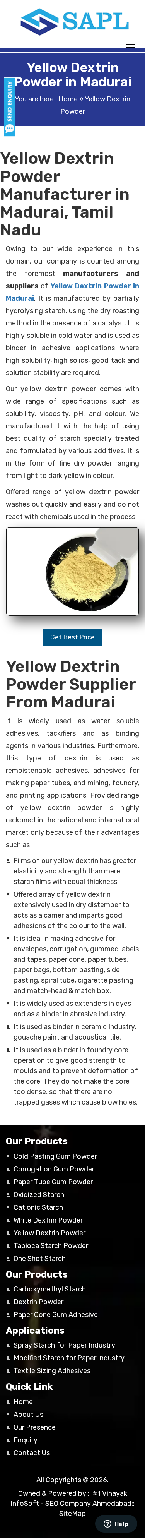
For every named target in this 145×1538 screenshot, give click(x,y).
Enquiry (26, 1440)
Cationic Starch (38, 1207)
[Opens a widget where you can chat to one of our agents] (116, 1524)
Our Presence (35, 1427)
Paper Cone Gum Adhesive (56, 1314)
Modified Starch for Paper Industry (69, 1358)
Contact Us (32, 1453)
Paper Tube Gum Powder (53, 1182)
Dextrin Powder (38, 1302)
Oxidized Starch (39, 1194)
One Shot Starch (40, 1258)
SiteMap (72, 1513)
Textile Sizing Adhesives (52, 1371)
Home (68, 99)
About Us (28, 1414)
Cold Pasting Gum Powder (55, 1156)
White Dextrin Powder (48, 1220)
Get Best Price (72, 637)
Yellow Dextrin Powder (49, 1233)
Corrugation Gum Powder (54, 1169)
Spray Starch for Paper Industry (64, 1345)
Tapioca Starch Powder (51, 1246)
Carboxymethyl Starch (50, 1289)
